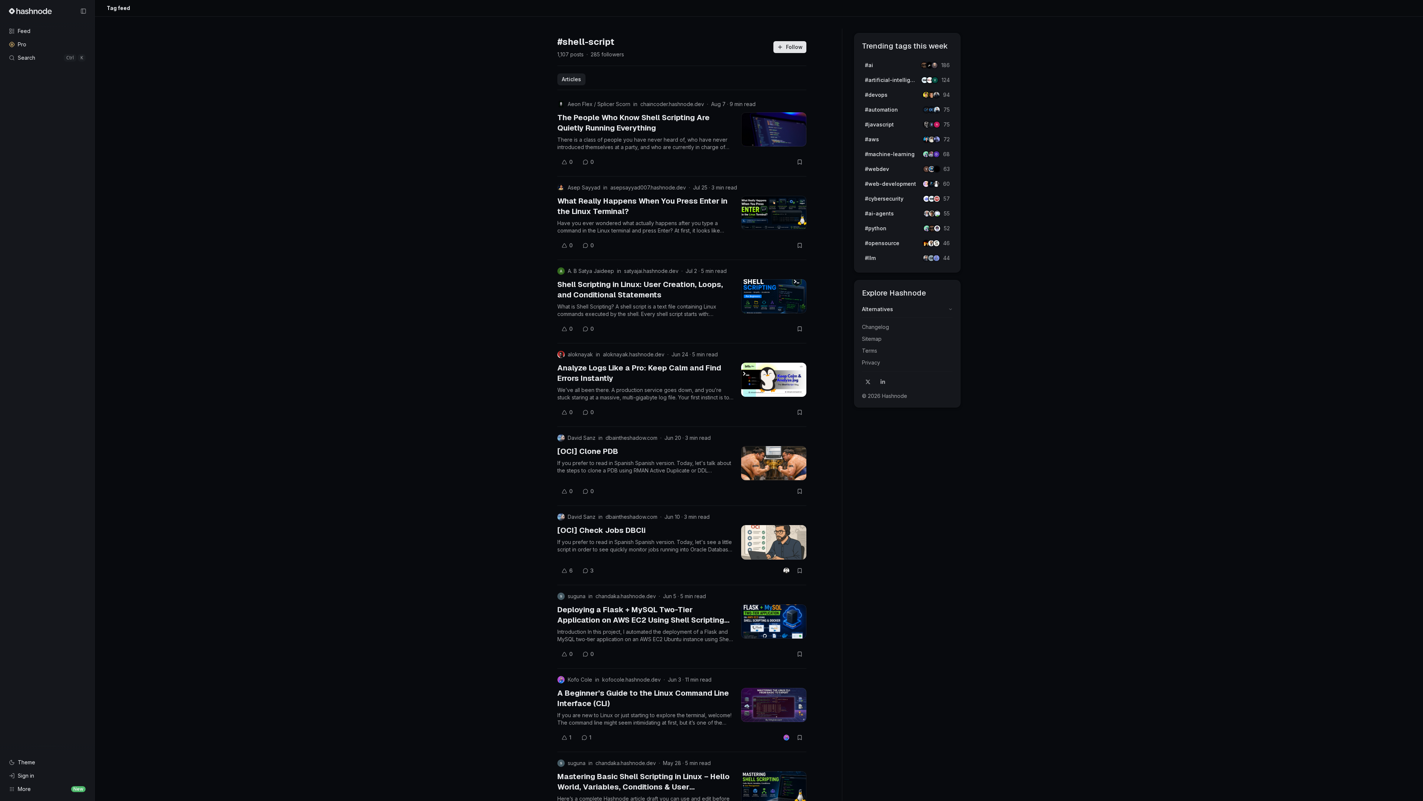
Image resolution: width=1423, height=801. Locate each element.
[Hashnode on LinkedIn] (883, 382)
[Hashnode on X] (868, 382)
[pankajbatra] (936, 258)
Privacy (871, 362)
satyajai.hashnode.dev (651, 271)
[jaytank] (937, 228)
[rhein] (937, 169)
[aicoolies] (934, 65)
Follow (794, 47)
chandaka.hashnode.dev (626, 596)
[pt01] (936, 154)
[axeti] (937, 109)
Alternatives (877, 309)
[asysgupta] (937, 139)
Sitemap (872, 339)
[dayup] (935, 80)
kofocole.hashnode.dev (631, 679)
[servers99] (937, 198)
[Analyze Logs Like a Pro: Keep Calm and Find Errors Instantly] (773, 380)
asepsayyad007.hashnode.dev (648, 187)
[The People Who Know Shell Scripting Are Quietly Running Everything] (773, 129)
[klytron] (936, 95)
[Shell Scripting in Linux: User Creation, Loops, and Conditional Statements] (773, 296)
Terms (869, 350)
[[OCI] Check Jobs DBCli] (773, 542)
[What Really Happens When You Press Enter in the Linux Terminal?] (773, 213)
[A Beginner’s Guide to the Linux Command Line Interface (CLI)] (773, 705)
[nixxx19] (937, 124)
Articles (571, 79)
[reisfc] (937, 213)
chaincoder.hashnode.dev (672, 104)
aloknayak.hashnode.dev (633, 354)
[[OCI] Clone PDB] (773, 463)
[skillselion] (936, 243)
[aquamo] (936, 184)
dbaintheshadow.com (631, 438)
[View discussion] (786, 570)
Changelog (875, 327)
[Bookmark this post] (799, 162)
